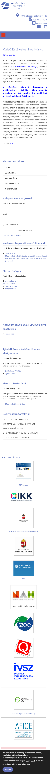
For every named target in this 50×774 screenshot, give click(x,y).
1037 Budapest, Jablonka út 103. (33, 16)
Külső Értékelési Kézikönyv (24, 66)
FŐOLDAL (8, 167)
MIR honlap (23, 485)
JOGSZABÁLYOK (11, 189)
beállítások (30, 761)
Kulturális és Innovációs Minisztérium (23, 531)
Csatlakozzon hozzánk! (12, 235)
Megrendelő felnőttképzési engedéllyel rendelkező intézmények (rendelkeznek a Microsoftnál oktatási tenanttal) (26, 258)
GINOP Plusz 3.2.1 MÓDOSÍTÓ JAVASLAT (20, 433)
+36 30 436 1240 (40, 19)
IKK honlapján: (9, 55)
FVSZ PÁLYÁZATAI (12, 183)
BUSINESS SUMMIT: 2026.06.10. (16, 437)
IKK (11, 143)
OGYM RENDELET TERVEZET (15, 419)
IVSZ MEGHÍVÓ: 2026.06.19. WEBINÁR (19, 424)
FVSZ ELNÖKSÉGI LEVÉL (13, 428)
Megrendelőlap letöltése (15, 404)
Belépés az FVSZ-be (13, 371)
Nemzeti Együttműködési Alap (23, 713)
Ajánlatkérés (10, 373)
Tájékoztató (10, 253)
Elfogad (8, 769)
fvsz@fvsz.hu (41, 23)
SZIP (23, 578)
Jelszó (5, 214)
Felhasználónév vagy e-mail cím (14, 203)
